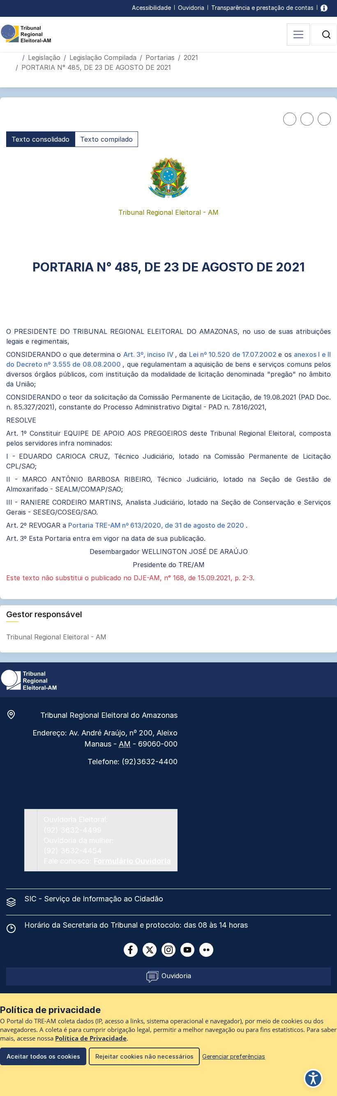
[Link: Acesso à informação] (324, 8)
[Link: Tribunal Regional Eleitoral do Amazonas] (29, 679)
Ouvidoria (191, 7)
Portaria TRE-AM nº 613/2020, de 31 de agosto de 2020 (157, 525)
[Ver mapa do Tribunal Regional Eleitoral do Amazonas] (15, 714)
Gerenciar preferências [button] (233, 1056)
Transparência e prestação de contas (262, 7)
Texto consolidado (40, 139)
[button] (326, 34)
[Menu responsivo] (298, 34)
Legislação (44, 57)
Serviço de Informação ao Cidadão (103, 898)
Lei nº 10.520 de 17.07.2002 (234, 354)
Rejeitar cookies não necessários (144, 1056)
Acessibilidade (151, 7)
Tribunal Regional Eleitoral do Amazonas (109, 715)
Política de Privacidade (91, 1038)
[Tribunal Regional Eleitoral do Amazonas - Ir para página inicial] (26, 33)
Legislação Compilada (102, 57)
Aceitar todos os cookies (43, 1056)
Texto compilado (106, 139)
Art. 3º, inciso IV (149, 354)
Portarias (160, 57)
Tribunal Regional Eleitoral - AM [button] (57, 637)
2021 (191, 57)
